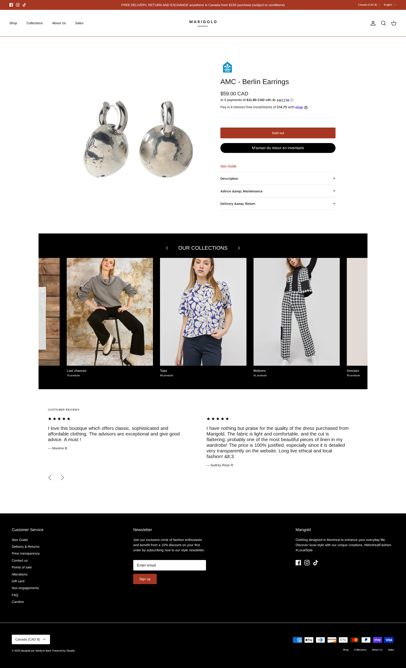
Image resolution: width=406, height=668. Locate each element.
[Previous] (50, 477)
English (388, 4)
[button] (256, 100)
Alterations (19, 574)
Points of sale (22, 567)
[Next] (62, 477)
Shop (13, 23)
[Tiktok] (24, 5)
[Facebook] (11, 5)
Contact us (20, 560)
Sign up (145, 579)
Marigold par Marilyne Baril (36, 650)
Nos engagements (25, 588)
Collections (35, 23)
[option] (140, 132)
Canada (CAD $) (367, 4)
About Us (59, 23)
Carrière (18, 602)
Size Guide (228, 166)
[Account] (372, 23)
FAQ (15, 595)
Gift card (18, 581)
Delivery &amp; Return (237, 204)
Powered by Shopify (63, 650)
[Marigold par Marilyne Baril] (203, 23)
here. (228, 5)
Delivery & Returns (25, 546)
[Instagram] (18, 5)
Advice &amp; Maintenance (241, 191)
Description (229, 178)
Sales (79, 23)
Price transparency (26, 553)
